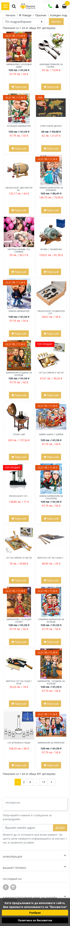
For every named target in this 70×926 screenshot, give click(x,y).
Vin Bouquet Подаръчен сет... (51, 312)
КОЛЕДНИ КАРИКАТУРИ (19, 125)
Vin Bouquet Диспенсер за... (18, 188)
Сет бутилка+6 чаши (18, 742)
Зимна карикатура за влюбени (51, 188)
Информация (12, 856)
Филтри (56, 21)
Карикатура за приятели (51, 742)
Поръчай (20, 87)
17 (43, 782)
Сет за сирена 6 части (51, 372)
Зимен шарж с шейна (51, 434)
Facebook (6, 887)
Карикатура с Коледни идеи (19, 65)
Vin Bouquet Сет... (19, 496)
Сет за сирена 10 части (19, 557)
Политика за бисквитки (35, 920)
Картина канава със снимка (19, 250)
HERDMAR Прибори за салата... (51, 65)
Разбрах (35, 912)
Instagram (13, 887)
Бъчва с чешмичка (51, 249)
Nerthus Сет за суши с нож (19, 682)
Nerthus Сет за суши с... (51, 557)
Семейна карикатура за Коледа (51, 620)
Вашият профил (14, 868)
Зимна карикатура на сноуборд (51, 497)
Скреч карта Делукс (51, 125)
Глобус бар (19, 434)
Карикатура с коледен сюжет (19, 620)
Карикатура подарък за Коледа (19, 373)
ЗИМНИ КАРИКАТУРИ (18, 311)
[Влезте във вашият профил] (57, 6)
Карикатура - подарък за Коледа (51, 682)
